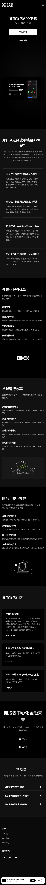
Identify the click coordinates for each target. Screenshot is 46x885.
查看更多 (8, 635)
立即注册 (23, 32)
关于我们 (5, 834)
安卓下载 (23, 40)
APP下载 (5, 843)
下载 (39, 880)
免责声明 (5, 838)
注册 (33, 880)
